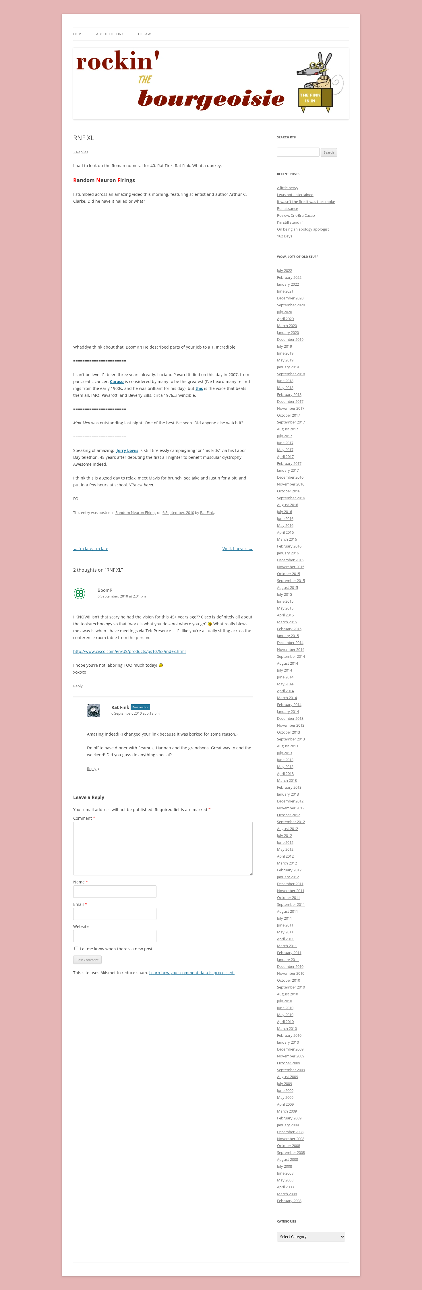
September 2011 (291, 904)
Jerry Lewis (127, 450)
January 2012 (288, 876)
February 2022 (289, 277)
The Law (143, 34)
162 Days (284, 236)
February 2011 (289, 952)
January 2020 (288, 332)
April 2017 (285, 456)
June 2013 (285, 759)
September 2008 (291, 1152)
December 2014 (290, 642)
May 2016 (285, 525)
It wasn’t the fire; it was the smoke (306, 201)
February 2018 (289, 394)
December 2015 (290, 559)
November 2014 (290, 649)
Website (81, 926)
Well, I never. (237, 548)
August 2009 (287, 1076)
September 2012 (291, 821)
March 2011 (287, 945)
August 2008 (287, 1159)
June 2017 (285, 442)
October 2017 (288, 415)
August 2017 (287, 429)
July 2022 (284, 270)
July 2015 (284, 594)
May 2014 (285, 683)
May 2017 (285, 449)
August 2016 (287, 504)
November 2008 (290, 1138)
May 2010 (285, 1014)
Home (78, 34)
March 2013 (287, 780)
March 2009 (287, 1111)
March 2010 (287, 1028)
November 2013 (290, 725)
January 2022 (288, 284)
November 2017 (290, 408)
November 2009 (290, 1056)
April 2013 (285, 773)
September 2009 (291, 1069)
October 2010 (288, 980)
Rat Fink (207, 512)
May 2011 (285, 932)
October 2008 (288, 1145)
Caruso (117, 381)
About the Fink (109, 34)
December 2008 (290, 1131)
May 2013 (285, 766)
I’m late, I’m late (90, 548)
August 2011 (287, 911)
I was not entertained (295, 194)
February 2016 (289, 546)
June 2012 (285, 842)
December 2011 (290, 883)
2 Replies (80, 151)
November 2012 (290, 808)
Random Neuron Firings (135, 512)
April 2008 (285, 1187)
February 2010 (289, 1035)
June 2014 (285, 677)
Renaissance (287, 208)
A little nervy (287, 187)
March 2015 (287, 621)
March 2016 (287, 539)
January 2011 (288, 959)
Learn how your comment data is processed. (192, 972)
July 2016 (284, 511)
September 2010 (291, 987)
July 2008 (284, 1166)
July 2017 (284, 435)
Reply (78, 685)
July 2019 (284, 346)
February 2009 (289, 1118)
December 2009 (290, 1049)
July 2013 (284, 752)
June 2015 (285, 601)
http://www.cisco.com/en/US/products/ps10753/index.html (129, 651)
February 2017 (289, 463)
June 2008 (285, 1173)
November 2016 (290, 484)
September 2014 (291, 656)
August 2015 (287, 587)
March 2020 (287, 325)
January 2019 (288, 367)
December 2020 (290, 298)
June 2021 (285, 291)
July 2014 (284, 670)
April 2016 (285, 532)
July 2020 (284, 311)
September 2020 (291, 304)
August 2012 (287, 828)
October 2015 (288, 573)
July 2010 (284, 1000)
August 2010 (287, 994)
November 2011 (290, 890)
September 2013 (291, 739)
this (199, 388)
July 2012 (284, 835)
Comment (84, 818)
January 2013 (288, 794)
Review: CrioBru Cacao (296, 215)
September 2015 (291, 580)
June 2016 (285, 518)
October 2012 (288, 814)
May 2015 (285, 608)
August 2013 (287, 746)
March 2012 (287, 863)
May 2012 (285, 849)
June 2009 (285, 1090)
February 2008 (289, 1200)
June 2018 (285, 380)
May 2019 (285, 360)
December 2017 (290, 401)
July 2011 (284, 918)
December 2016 (290, 477)
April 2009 (285, 1104)
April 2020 (285, 318)
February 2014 (289, 704)
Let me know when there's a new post (115, 948)
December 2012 (290, 801)
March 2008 (287, 1193)
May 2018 (285, 387)
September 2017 (291, 422)
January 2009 (288, 1124)
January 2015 (288, 635)
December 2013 (290, 718)
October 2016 (288, 491)
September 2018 (291, 373)
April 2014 (285, 690)
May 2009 (285, 1097)
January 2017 (288, 470)
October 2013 (288, 732)
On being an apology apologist (303, 229)
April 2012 (285, 856)
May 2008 (285, 1180)
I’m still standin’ (290, 222)
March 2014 (287, 697)
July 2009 (284, 1083)
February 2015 (289, 628)
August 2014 (287, 663)
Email (80, 904)
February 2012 (289, 870)
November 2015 (290, 566)
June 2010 (285, 1007)
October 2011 (288, 897)
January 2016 (288, 553)
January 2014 (288, 711)
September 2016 (291, 497)
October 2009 (288, 1062)
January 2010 (288, 1042)
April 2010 (285, 1021)
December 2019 (290, 339)
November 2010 (290, 973)
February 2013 (289, 787)
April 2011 (285, 938)
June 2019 (285, 353)
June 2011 (285, 925)
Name (80, 882)
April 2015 (285, 615)
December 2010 (290, 966)
